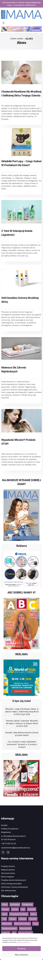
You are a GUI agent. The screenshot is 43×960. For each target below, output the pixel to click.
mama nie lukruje (22, 924)
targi (35, 924)
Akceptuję (21, 949)
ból (14, 933)
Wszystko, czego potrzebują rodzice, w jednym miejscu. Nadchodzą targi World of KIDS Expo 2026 (21, 711)
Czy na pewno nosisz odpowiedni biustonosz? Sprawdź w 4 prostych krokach (22, 744)
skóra (33, 914)
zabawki (31, 909)
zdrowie (32, 919)
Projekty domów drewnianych (13, 880)
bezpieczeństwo (9, 928)
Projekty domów (8, 866)
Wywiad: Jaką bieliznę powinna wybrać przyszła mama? (21, 733)
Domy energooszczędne (11, 883)
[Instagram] (8, 852)
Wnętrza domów (8, 870)
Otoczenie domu (8, 873)
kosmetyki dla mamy (18, 914)
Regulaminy (6, 832)
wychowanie (25, 928)
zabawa (22, 919)
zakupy (12, 919)
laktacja (5, 933)
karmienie (15, 904)
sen (22, 909)
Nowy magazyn (7, 877)
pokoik (15, 909)
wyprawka (6, 924)
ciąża (4, 904)
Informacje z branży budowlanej (14, 887)
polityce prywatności (23, 942)
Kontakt (4, 825)
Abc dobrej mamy (8, 890)
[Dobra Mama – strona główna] (21, 14)
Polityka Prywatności (9, 829)
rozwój (5, 909)
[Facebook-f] (3, 852)
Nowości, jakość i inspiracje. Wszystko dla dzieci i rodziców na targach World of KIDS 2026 (22, 723)
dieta (4, 914)
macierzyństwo (25, 933)
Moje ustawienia (21, 955)
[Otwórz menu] (3, 22)
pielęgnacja (27, 904)
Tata (4, 919)
